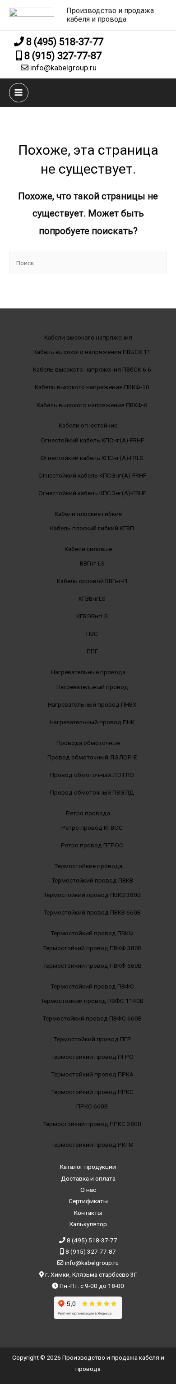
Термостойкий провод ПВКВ (92, 880)
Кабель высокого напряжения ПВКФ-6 (92, 405)
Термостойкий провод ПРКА (92, 1074)
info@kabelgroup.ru (62, 67)
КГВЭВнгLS (92, 616)
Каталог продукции (88, 1166)
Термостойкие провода (88, 865)
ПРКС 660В (92, 1106)
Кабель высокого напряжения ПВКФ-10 (92, 387)
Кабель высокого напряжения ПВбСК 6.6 (92, 369)
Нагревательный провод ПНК (92, 722)
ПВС (92, 633)
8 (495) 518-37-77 (63, 41)
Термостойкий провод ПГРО (92, 1056)
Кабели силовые (88, 548)
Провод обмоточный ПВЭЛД (92, 792)
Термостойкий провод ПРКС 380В (92, 1123)
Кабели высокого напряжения (88, 337)
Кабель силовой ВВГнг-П (92, 580)
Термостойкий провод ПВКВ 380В (92, 894)
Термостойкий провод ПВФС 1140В (92, 1000)
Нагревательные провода (88, 672)
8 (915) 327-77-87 (62, 55)
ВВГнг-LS (92, 563)
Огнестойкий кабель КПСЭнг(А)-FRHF (92, 475)
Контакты (88, 1212)
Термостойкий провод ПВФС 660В (92, 1018)
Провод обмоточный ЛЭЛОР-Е (92, 757)
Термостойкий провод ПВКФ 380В (92, 948)
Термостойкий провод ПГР (92, 1039)
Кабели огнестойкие (88, 425)
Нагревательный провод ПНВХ (92, 704)
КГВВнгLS (92, 598)
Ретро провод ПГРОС (92, 845)
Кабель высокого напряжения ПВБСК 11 (92, 351)
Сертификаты (88, 1201)
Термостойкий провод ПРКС (92, 1091)
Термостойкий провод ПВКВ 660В (92, 912)
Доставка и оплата (88, 1178)
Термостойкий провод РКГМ (92, 1144)
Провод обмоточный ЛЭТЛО (92, 774)
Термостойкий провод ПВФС (92, 986)
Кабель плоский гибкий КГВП (92, 528)
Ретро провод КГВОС (92, 827)
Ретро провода (88, 813)
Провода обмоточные (88, 742)
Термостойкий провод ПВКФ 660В (92, 965)
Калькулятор (88, 1224)
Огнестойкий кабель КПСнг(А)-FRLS (92, 457)
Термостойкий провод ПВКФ (92, 933)
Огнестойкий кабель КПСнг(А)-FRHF (92, 440)
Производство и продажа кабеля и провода (110, 15)
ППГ (92, 651)
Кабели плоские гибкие (88, 513)
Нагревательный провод (92, 686)
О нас (88, 1189)
